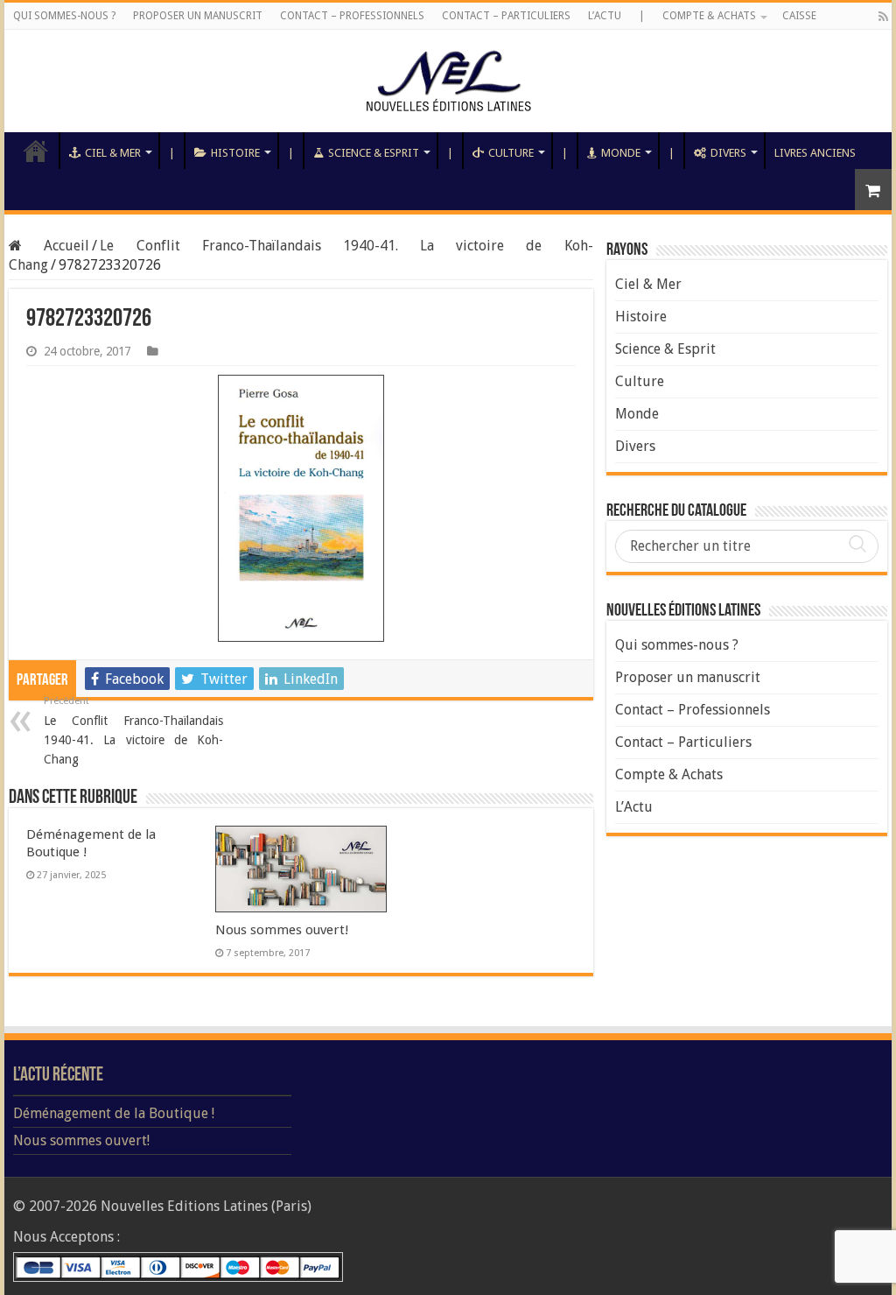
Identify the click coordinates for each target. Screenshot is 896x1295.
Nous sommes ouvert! (282, 930)
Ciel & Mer (113, 152)
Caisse (799, 16)
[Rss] (883, 16)
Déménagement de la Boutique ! (113, 1113)
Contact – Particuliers (506, 16)
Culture (511, 152)
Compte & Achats (709, 16)
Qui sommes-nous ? (64, 16)
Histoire (235, 152)
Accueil (36, 150)
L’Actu (604, 16)
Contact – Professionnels (352, 16)
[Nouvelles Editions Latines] (448, 81)
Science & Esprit (373, 152)
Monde (620, 152)
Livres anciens (815, 152)
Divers (728, 152)
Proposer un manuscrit (197, 16)
